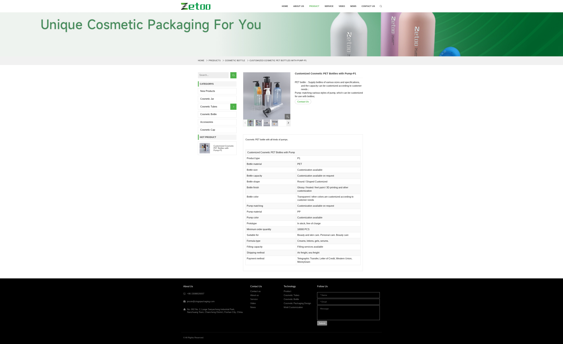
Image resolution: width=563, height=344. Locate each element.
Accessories (206, 122)
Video (253, 303)
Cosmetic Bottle (235, 60)
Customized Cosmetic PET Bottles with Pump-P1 (278, 60)
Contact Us (303, 101)
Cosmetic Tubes (208, 106)
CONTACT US (368, 6)
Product (287, 291)
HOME (285, 6)
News (253, 307)
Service (254, 299)
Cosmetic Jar (207, 99)
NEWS (353, 6)
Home (201, 60)
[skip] (195, 6)
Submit (322, 323)
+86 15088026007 (195, 293)
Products (215, 60)
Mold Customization (293, 307)
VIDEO (342, 6)
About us (254, 295)
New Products (207, 91)
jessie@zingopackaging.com (201, 301)
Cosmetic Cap (207, 130)
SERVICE (329, 6)
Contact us (255, 291)
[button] (288, 123)
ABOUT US (298, 6)
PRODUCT (314, 6)
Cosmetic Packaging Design (297, 303)
